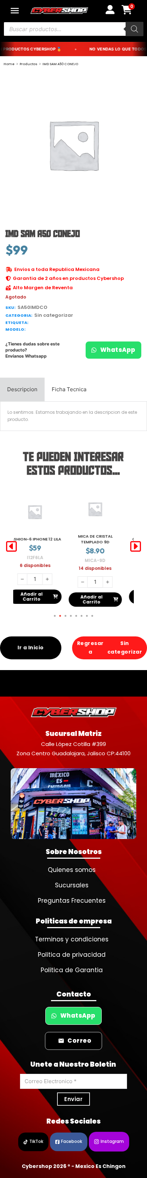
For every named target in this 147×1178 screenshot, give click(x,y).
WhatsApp (118, 350)
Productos (28, 64)
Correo (79, 1041)
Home (9, 64)
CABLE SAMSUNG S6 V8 (104, 539)
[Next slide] (136, 547)
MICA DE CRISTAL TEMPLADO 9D (44, 538)
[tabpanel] (73, 416)
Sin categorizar (53, 315)
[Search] (134, 29)
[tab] (22, 389)
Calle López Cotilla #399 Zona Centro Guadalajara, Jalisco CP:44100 (73, 748)
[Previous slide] (11, 547)
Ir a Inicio (30, 647)
